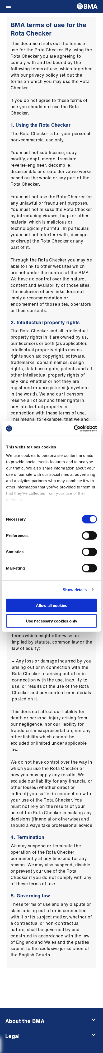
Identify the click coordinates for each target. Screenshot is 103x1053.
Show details (75, 589)
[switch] (89, 535)
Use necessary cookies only (51, 621)
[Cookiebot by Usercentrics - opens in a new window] (74, 428)
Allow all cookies (51, 605)
